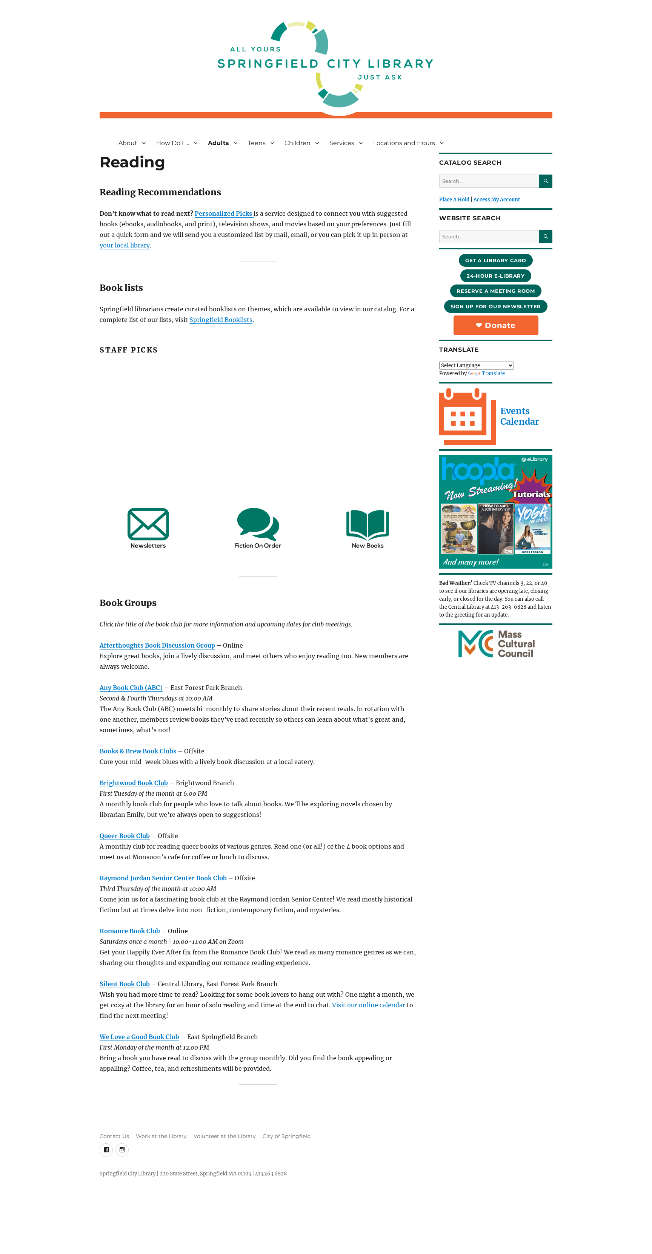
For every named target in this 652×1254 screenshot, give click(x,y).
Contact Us (114, 1136)
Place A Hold (454, 199)
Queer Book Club (125, 836)
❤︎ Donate (496, 325)
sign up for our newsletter (496, 306)
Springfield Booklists (220, 319)
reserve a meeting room (496, 291)
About (127, 143)
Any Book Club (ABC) (131, 687)
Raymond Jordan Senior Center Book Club (163, 878)
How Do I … (172, 143)
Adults (218, 143)
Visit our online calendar (368, 1005)
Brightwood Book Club (134, 783)
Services (341, 143)
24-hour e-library (495, 276)
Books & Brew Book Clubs (138, 751)
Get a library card (495, 260)
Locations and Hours (404, 143)
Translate (493, 373)
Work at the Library (161, 1136)
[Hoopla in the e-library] (495, 512)
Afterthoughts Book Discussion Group (157, 645)
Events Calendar (519, 416)
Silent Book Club (125, 984)
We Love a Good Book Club (139, 1037)
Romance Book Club (130, 931)
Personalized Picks (224, 213)
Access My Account (497, 199)
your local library (125, 245)
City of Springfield (287, 1136)
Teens (257, 143)
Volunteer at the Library (225, 1136)
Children (297, 143)
